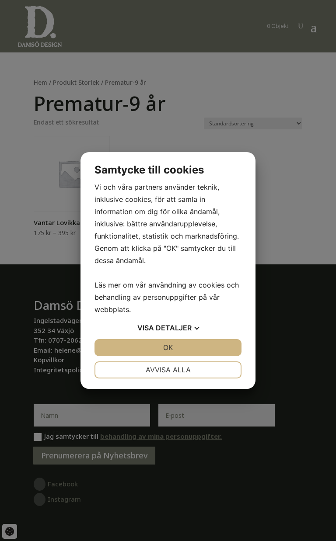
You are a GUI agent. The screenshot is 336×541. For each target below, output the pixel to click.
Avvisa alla (168, 369)
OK (168, 347)
